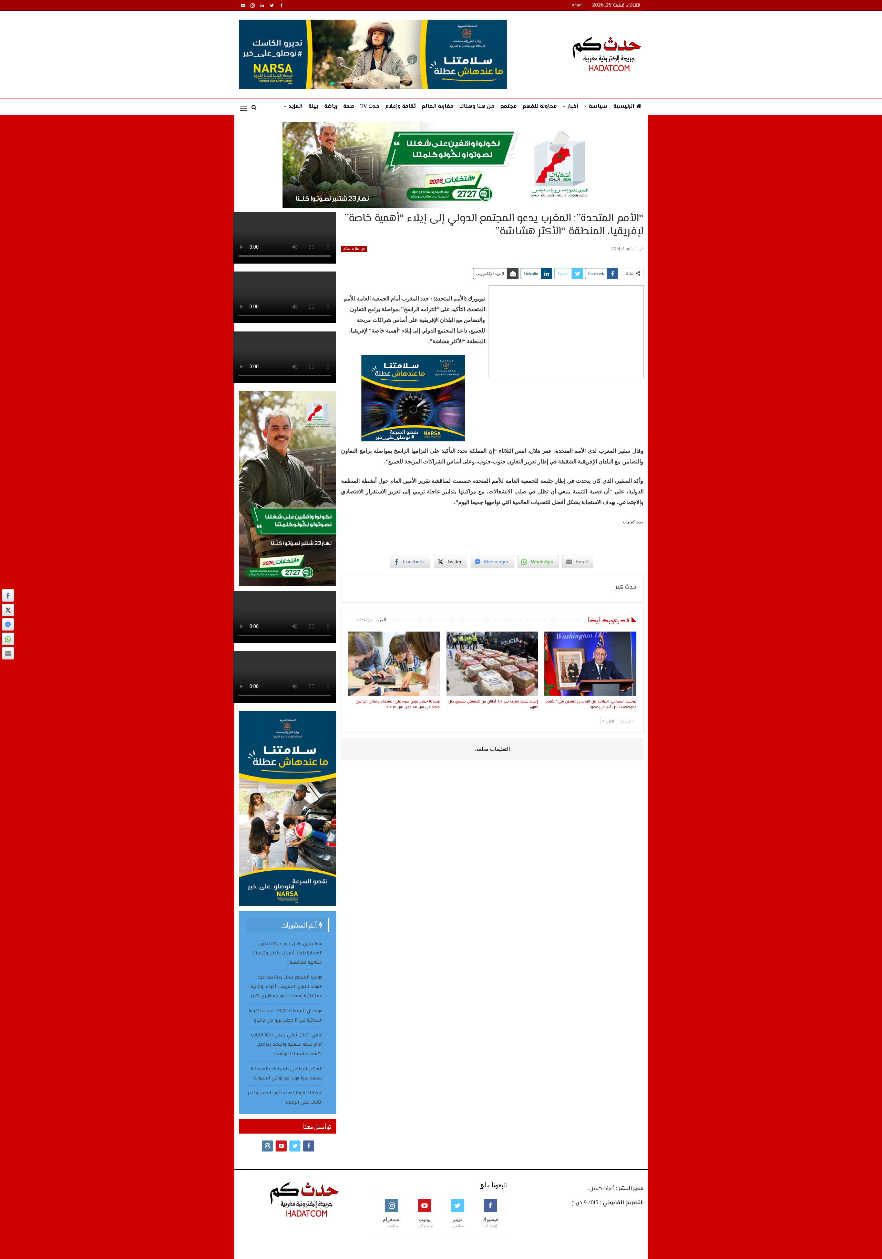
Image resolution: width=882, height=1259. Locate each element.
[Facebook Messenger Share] (8, 624)
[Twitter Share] (8, 610)
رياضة (330, 106)
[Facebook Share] (8, 595)
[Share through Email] (8, 653)
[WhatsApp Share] (8, 639)
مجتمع (508, 106)
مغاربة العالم (437, 106)
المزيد (295, 106)
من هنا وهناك (476, 106)
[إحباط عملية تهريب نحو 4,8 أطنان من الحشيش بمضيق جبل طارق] (492, 664)
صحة (349, 106)
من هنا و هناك (354, 249)
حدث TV (369, 106)
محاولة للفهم (540, 106)
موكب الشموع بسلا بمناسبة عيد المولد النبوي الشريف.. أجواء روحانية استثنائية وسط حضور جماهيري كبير (286, 987)
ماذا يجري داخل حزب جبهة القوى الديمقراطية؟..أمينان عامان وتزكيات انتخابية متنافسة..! (287, 953)
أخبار (572, 106)
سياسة (598, 106)
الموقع (578, 5)
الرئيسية (623, 106)
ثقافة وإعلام (400, 106)
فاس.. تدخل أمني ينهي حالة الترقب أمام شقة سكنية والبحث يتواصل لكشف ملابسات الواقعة (286, 1045)
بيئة (313, 106)
